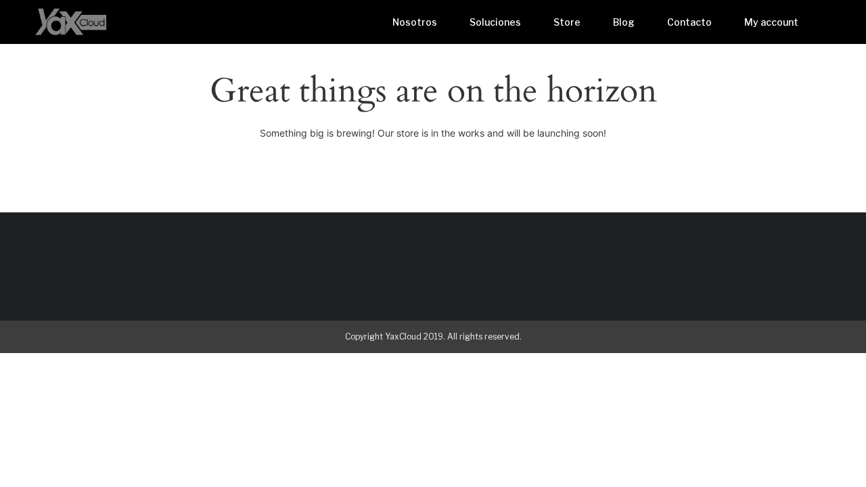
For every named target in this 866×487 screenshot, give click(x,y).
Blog (624, 22)
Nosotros (414, 22)
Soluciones (495, 22)
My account (771, 22)
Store (566, 22)
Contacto (689, 22)
